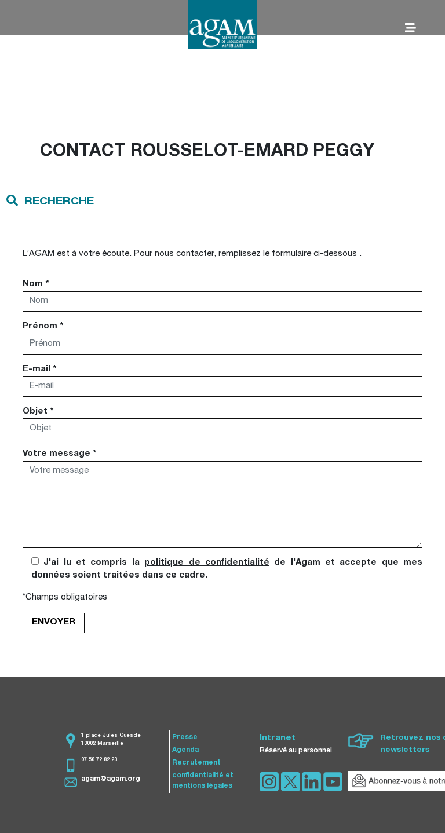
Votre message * (59, 454)
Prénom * (43, 326)
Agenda (185, 750)
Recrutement (196, 762)
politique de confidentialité (206, 562)
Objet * (38, 411)
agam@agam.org (110, 779)
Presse (185, 737)
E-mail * (39, 369)
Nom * (36, 284)
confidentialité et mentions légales (203, 781)
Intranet (278, 738)
